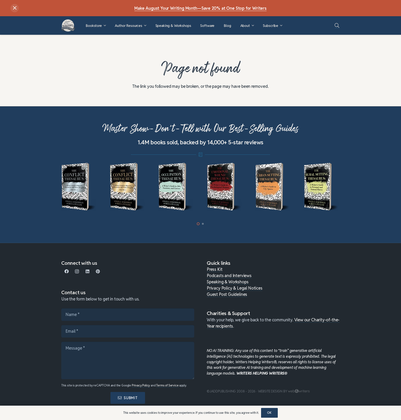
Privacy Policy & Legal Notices (234, 288)
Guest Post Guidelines (227, 294)
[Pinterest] (98, 271)
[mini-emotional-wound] (225, 187)
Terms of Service (167, 385)
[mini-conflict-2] (79, 187)
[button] (105, 25)
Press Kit (214, 269)
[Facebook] (66, 271)
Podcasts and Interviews (229, 275)
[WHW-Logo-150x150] (68, 25)
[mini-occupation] (176, 187)
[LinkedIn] (87, 271)
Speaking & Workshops (227, 281)
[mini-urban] (273, 187)
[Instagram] (77, 271)
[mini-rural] (322, 187)
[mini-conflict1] (128, 187)
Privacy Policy (141, 385)
